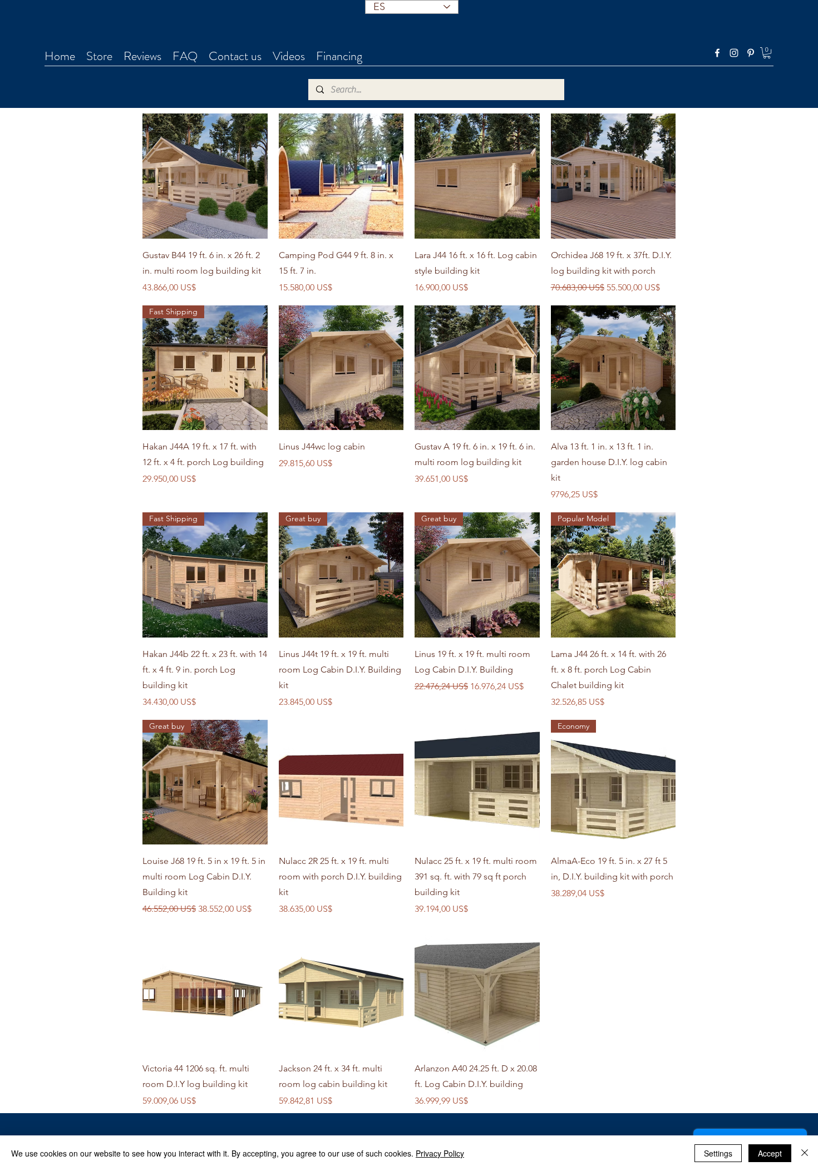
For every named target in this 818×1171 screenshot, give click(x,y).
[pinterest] (750, 52)
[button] (766, 52)
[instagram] (734, 52)
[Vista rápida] (205, 176)
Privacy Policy (440, 1153)
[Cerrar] (804, 1153)
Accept (770, 1153)
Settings (718, 1153)
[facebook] (717, 52)
